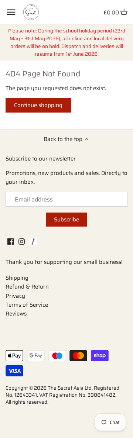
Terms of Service (27, 304)
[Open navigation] (11, 12)
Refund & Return (27, 286)
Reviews (16, 313)
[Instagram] (21, 241)
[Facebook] (10, 241)
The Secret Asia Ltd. (71, 388)
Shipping (17, 277)
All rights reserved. (27, 402)
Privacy (15, 296)
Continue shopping (38, 105)
